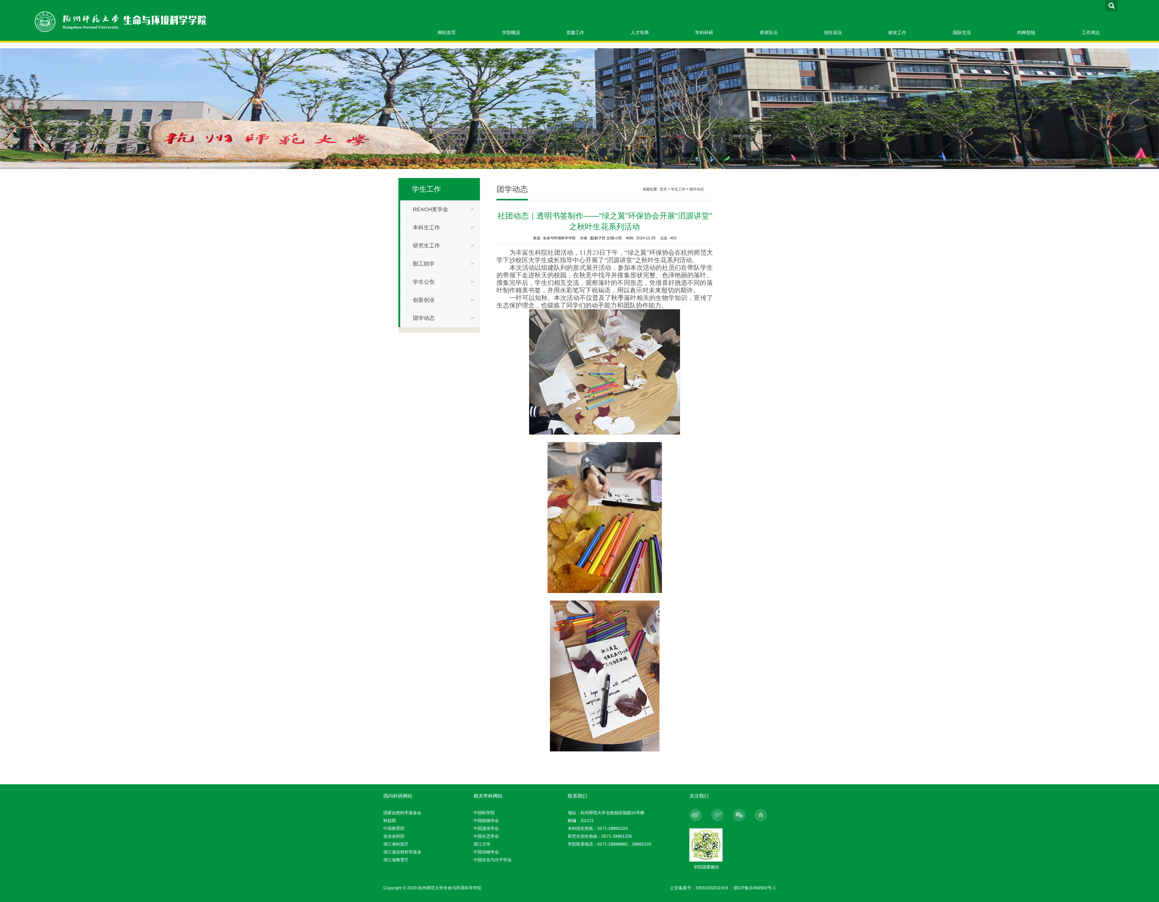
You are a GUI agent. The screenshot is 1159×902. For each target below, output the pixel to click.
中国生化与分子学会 (493, 859)
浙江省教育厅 (396, 859)
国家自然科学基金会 (402, 812)
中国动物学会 (486, 851)
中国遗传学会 (486, 828)
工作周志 (1091, 32)
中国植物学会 (486, 820)
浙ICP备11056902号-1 (754, 887)
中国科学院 (484, 812)
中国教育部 (393, 828)
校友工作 (897, 32)
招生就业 (833, 32)
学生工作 (678, 189)
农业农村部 (393, 836)
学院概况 (511, 32)
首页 (663, 189)
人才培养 (640, 32)
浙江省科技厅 (396, 844)
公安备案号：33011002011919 (699, 887)
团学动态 (696, 189)
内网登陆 (1026, 32)
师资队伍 (769, 32)
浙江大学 (482, 844)
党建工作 (575, 32)
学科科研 (704, 32)
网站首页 (447, 32)
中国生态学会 (486, 836)
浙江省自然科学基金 (402, 851)
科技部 (389, 820)
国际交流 (962, 32)
